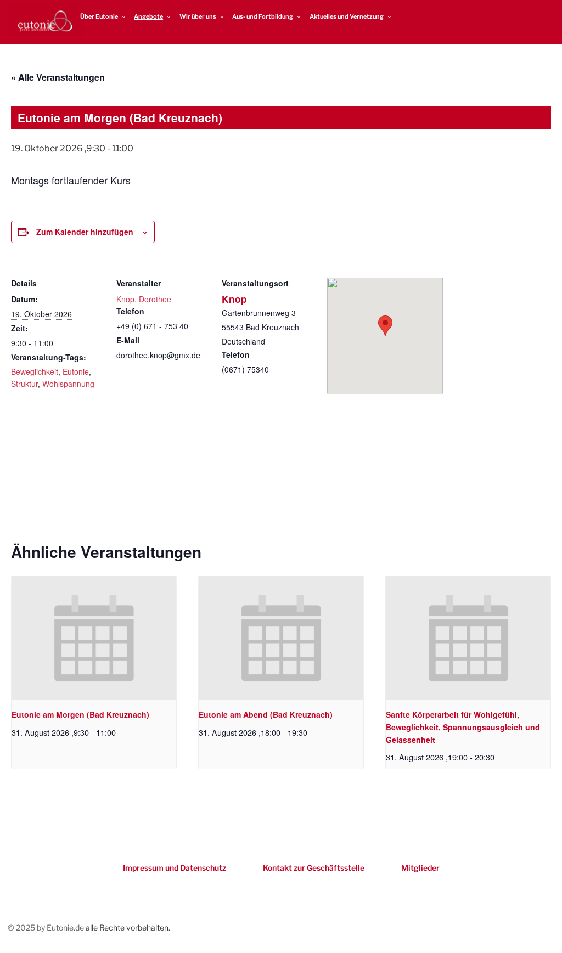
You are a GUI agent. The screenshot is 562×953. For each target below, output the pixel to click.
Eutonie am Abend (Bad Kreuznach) (266, 714)
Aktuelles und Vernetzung (347, 16)
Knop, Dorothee (143, 299)
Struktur (24, 383)
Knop (234, 299)
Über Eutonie (99, 16)
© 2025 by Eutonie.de (47, 927)
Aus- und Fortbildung (262, 16)
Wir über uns (197, 16)
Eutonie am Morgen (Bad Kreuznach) (80, 714)
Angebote (148, 16)
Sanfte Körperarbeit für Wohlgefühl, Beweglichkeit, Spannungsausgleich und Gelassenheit (463, 727)
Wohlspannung (68, 383)
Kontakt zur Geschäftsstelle (313, 867)
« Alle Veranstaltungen (58, 77)
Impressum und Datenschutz (174, 867)
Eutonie (76, 371)
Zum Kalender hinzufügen (84, 231)
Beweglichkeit (34, 371)
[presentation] (94, 638)
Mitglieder (420, 867)
